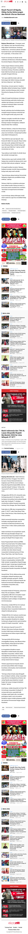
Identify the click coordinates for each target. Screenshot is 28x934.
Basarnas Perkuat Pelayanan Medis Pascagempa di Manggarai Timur (17, 290)
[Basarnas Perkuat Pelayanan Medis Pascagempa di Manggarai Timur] (5, 289)
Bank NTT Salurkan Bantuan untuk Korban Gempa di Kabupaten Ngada (17, 351)
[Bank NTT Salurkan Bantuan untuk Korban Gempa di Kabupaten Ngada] (5, 350)
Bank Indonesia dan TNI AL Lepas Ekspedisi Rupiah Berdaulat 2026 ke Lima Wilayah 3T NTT (17, 281)
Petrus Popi (12, 300)
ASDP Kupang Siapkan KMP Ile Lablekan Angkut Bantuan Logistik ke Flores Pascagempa (18, 343)
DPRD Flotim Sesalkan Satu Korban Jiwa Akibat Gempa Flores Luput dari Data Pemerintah (17, 359)
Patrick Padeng (12, 285)
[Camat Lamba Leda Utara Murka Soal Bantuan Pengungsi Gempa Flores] (5, 367)
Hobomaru (4, 210)
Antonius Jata (12, 378)
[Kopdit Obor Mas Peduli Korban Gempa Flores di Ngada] (5, 271)
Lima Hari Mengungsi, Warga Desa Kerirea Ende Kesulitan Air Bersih (17, 384)
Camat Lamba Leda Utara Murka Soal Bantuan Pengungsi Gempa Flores (18, 368)
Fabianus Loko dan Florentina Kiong (13, 208)
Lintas (3, 7)
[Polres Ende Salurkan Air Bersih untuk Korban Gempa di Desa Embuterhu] (5, 375)
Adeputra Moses (12, 292)
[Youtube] (22, 2)
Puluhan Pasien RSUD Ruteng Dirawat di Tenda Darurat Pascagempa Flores (17, 305)
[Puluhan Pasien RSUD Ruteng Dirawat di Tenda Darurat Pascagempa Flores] (5, 304)
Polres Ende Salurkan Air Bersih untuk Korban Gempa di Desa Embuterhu (18, 376)
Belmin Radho (12, 275)
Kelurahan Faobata (6, 212)
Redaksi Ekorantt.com (10, 17)
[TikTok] (20, 2)
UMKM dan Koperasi (14, 268)
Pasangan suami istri (16, 212)
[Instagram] (18, 2)
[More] (18, 23)
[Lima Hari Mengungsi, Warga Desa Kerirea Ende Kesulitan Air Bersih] (5, 383)
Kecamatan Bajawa (21, 210)
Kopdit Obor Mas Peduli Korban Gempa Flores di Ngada (17, 272)
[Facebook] (15, 2)
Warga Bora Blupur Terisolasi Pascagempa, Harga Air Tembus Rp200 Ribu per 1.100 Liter (18, 297)
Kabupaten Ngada (12, 210)
